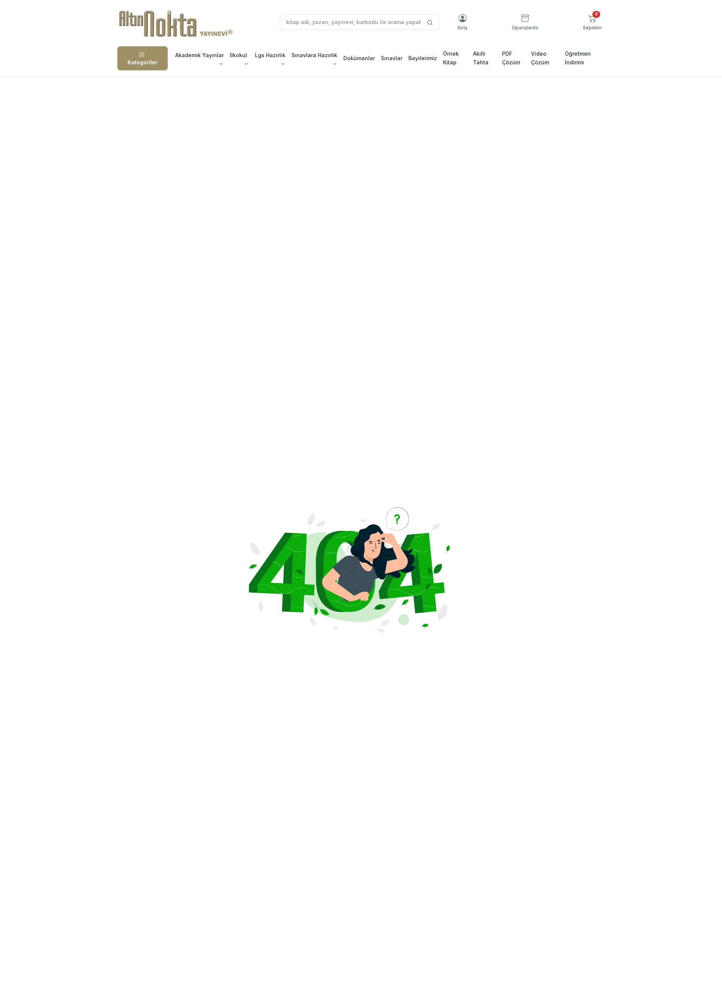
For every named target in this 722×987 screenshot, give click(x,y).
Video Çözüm (540, 57)
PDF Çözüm (511, 57)
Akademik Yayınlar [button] (199, 55)
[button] (592, 22)
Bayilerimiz (422, 58)
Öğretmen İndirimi (578, 57)
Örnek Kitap (451, 57)
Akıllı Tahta (480, 57)
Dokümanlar (359, 58)
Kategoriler (142, 62)
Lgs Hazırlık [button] (270, 55)
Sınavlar (391, 58)
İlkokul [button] (238, 55)
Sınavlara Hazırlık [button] (314, 55)
